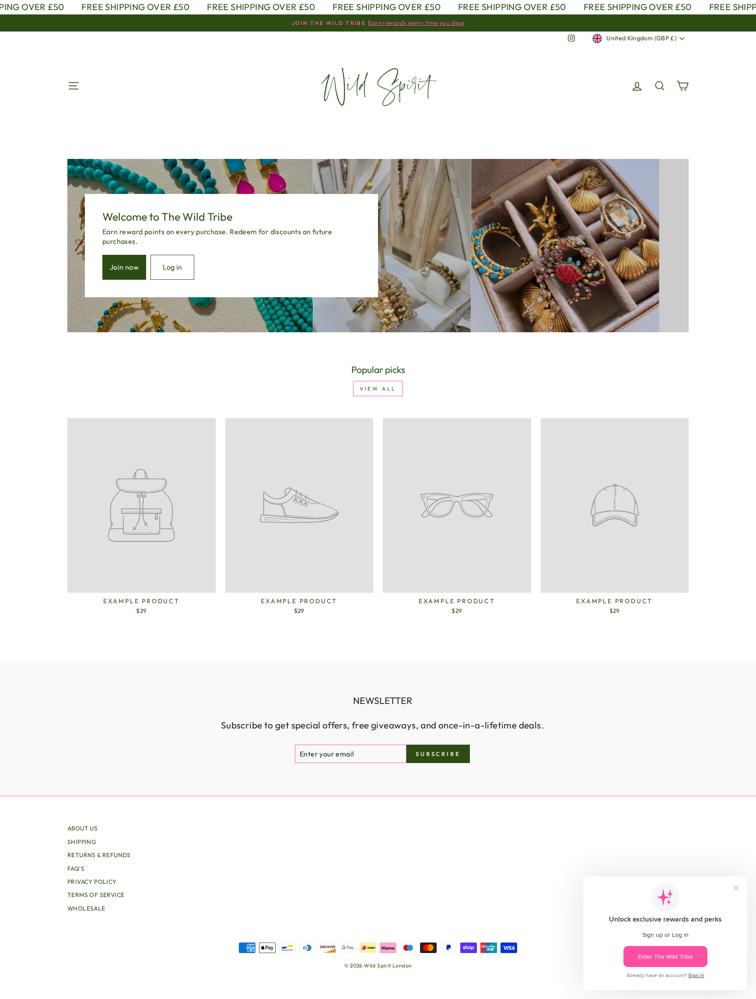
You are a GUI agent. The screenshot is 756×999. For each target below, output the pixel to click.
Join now (124, 267)
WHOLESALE (86, 908)
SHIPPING (81, 842)
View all (378, 388)
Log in (172, 267)
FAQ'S (75, 868)
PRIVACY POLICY (92, 882)
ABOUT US (82, 828)
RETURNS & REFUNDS (99, 855)
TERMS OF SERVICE (95, 895)
